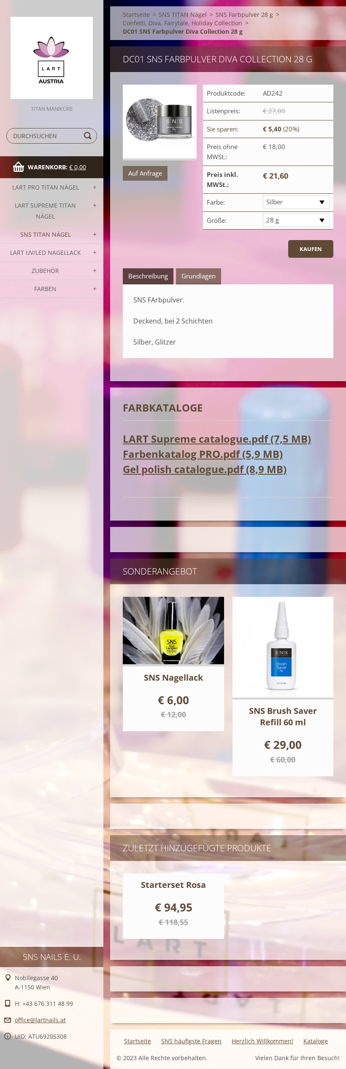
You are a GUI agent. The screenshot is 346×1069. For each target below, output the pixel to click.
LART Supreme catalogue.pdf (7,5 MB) (217, 439)
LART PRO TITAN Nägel (45, 187)
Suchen (89, 136)
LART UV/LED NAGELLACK (45, 253)
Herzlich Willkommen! (262, 1041)
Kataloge (315, 1041)
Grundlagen (198, 276)
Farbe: (216, 202)
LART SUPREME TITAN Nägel (45, 210)
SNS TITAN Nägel (45, 234)
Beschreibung (148, 276)
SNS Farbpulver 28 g (244, 15)
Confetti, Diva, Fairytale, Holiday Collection (182, 23)
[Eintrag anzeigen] (173, 631)
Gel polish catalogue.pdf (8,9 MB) (205, 469)
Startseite (136, 15)
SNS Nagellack (173, 677)
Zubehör (45, 271)
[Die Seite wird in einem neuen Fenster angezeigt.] (160, 122)
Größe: (217, 220)
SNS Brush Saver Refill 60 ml (283, 716)
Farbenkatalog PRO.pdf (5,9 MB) (203, 454)
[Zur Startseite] (51, 52)
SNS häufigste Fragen (191, 1041)
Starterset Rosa (173, 884)
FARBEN (45, 289)
